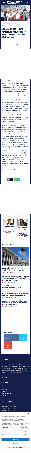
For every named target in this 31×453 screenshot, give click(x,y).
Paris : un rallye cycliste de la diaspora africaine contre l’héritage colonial (15, 294)
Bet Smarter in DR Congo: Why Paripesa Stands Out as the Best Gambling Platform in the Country (15, 278)
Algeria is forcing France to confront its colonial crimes (13, 269)
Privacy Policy (16, 451)
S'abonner (7, 342)
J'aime (7, 334)
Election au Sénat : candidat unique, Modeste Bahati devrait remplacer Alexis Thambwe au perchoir (8, 229)
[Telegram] (18, 179)
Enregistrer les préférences (15, 447)
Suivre (15, 334)
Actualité (12, 23)
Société (4, 272)
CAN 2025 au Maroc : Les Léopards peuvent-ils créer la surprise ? (13, 286)
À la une (5, 23)
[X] (11, 179)
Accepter (15, 439)
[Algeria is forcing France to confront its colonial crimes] (15, 256)
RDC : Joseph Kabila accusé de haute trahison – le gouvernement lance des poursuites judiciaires (14, 302)
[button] (28, 414)
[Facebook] (8, 179)
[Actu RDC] (15, 2)
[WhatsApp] (15, 179)
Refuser (15, 443)
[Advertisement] (15, 64)
